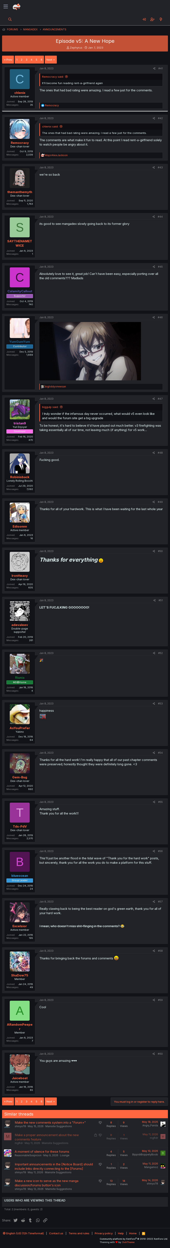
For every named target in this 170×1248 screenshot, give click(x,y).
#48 (160, 452)
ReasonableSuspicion (28, 1155)
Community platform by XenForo (134, 1238)
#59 (160, 1000)
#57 (160, 901)
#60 (160, 1053)
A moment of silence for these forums (42, 1152)
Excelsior (19, 926)
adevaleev (19, 625)
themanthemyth (19, 192)
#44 (160, 216)
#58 (160, 950)
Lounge (64, 1155)
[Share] (154, 68)
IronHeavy (20, 576)
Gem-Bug (19, 777)
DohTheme (128, 1242)
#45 (160, 266)
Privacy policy (104, 1233)
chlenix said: (50, 126)
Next (49, 59)
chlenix (19, 93)
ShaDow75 (19, 975)
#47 (160, 398)
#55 (160, 801)
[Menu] (6, 6)
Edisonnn (20, 526)
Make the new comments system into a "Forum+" (50, 1122)
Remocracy (20, 143)
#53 (160, 703)
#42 (160, 118)
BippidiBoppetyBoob (145, 1154)
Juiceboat (20, 1078)
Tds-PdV (20, 826)
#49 (160, 501)
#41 (160, 68)
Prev (9, 59)
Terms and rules (79, 1233)
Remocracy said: (53, 76)
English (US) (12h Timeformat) (25, 1233)
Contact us (56, 1233)
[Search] (10, 19)
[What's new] (161, 19)
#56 (160, 851)
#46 (160, 317)
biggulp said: (50, 407)
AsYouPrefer (20, 728)
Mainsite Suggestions (58, 1126)
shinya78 (20, 1126)
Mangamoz (151, 1167)
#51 (161, 600)
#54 (160, 752)
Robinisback (19, 477)
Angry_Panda (150, 1125)
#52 (160, 653)
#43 (160, 167)
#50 (160, 551)
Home (133, 1233)
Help (121, 1233)
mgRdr (19, 1143)
